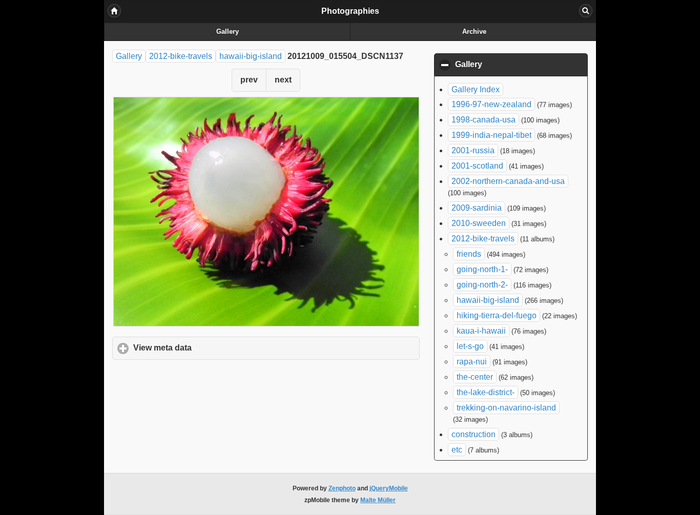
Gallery (227, 31)
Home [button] (114, 10)
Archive (474, 31)
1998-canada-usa (483, 119)
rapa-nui (472, 361)
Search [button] (585, 10)
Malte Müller (378, 500)
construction (473, 434)
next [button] (283, 79)
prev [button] (249, 79)
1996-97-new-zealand (491, 104)
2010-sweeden (478, 223)
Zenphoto (342, 488)
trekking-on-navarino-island (506, 407)
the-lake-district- (485, 392)
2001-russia (473, 150)
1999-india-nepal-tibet (491, 135)
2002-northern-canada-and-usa (508, 181)
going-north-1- (482, 269)
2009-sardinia (476, 207)
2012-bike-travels (180, 56)
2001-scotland (477, 165)
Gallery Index (475, 89)
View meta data (210, 347)
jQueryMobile (388, 488)
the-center (475, 377)
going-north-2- (482, 284)
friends (469, 254)
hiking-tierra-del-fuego (497, 315)
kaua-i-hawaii (481, 330)
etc (456, 449)
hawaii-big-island (250, 56)
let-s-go (470, 346)
